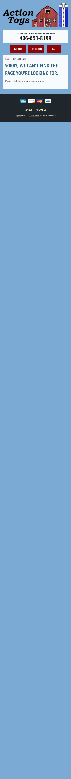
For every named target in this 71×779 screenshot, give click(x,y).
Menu (18, 49)
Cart (54, 49)
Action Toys (34, 116)
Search (28, 109)
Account (38, 49)
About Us (41, 109)
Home (8, 59)
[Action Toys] (35, 25)
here (20, 81)
